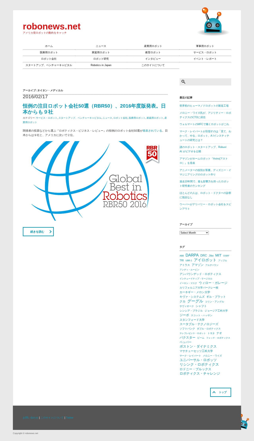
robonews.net (52, 26)
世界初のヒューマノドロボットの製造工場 (204, 105)
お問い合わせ (30, 417)
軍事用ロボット (205, 46)
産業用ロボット (153, 46)
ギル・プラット (216, 296)
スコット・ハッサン (201, 315)
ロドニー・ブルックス (195, 369)
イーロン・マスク (188, 283)
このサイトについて (153, 65)
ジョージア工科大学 (216, 310)
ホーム (49, 46)
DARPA (192, 255)
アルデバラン (211, 265)
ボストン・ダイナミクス (198, 346)
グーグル (195, 301)
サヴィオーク (187, 306)
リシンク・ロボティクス (199, 364)
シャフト (201, 306)
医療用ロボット (49, 52)
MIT (218, 255)
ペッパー (185, 342)
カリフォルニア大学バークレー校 (199, 287)
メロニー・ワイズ (212, 355)
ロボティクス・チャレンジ (200, 373)
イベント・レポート (205, 58)
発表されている (152, 130)
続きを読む (37, 231)
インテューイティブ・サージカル (196, 278)
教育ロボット (153, 52)
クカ (183, 301)
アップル (222, 260)
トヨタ (211, 333)
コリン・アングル (214, 301)
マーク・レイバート (190, 355)
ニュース (101, 46)
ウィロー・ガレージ (213, 283)
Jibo (211, 255)
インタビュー (153, 58)
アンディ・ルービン (189, 269)
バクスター (187, 337)
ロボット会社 (49, 58)
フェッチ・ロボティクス (218, 338)
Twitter (69, 417)
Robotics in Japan (101, 65)
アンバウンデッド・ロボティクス (200, 274)
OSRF (226, 255)
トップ (223, 392)
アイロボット (205, 260)
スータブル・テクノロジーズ (199, 324)
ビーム (200, 337)
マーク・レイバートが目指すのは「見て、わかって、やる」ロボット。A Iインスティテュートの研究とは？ (205, 136)
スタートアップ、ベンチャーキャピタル (49, 65)
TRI (182, 260)
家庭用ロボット (101, 52)
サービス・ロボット (205, 52)
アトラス (185, 264)
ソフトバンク (187, 328)
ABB (182, 255)
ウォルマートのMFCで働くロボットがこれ (204, 124)
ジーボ (184, 315)
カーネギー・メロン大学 (195, 292)
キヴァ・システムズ (192, 296)
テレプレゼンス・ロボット (193, 333)
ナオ (219, 333)
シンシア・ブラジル (191, 310)
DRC (203, 255)
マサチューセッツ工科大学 (196, 351)
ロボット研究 (101, 58)
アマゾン (198, 264)
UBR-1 (189, 260)
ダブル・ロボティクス (209, 328)
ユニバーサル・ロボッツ (198, 360)
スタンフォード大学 (192, 319)
